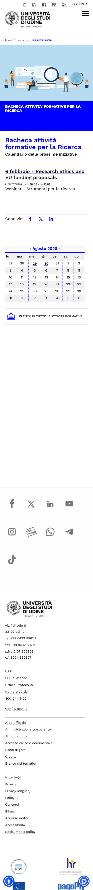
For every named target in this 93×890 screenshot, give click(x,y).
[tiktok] (12, 563)
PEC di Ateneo (16, 678)
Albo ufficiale (15, 723)
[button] (8, 881)
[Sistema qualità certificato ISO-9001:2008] (18, 868)
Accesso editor (17, 818)
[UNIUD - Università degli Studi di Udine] (27, 18)
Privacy (10, 784)
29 (35, 263)
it (24, 4)
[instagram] (12, 535)
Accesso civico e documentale (29, 743)
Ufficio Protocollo (19, 685)
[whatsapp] (50, 535)
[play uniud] (31, 535)
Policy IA (12, 798)
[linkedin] (50, 508)
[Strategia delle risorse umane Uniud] (70, 868)
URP (8, 671)
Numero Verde (16, 692)
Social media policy (20, 832)
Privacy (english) (17, 791)
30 (46, 263)
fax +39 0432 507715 (21, 645)
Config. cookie (16, 709)
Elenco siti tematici (20, 763)
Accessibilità (15, 825)
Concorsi (12, 804)
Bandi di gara (15, 750)
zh (64, 4)
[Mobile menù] (85, 13)
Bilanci (10, 811)
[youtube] (69, 508)
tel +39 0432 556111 (20, 638)
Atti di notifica (16, 736)
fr (54, 4)
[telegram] (69, 535)
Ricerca (20, 40)
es (44, 4)
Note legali (13, 777)
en (34, 4)
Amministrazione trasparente (28, 729)
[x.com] (31, 508)
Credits (10, 757)
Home (8, 40)
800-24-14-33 (16, 698)
